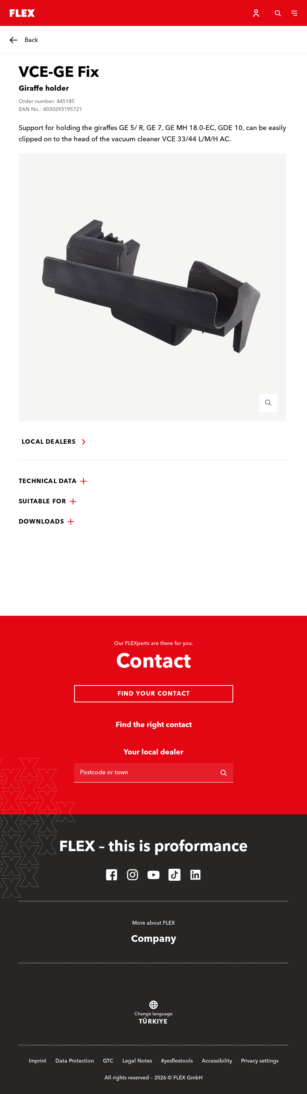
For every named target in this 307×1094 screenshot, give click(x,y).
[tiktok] (174, 874)
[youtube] (153, 874)
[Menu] (294, 13)
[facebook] (111, 874)
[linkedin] (195, 874)
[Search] (278, 13)
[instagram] (132, 874)
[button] (53, 481)
